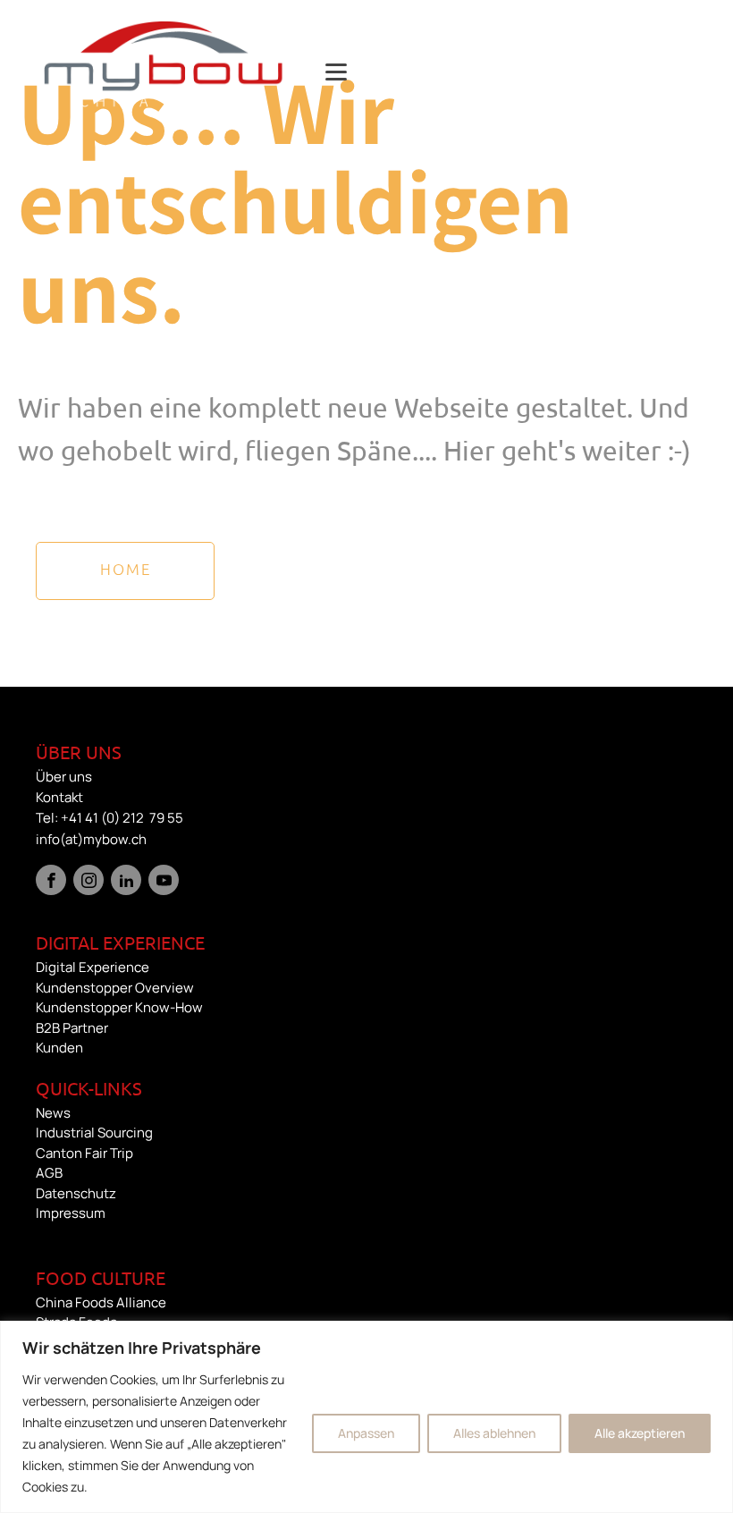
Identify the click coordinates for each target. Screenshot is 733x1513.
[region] (366, 1417)
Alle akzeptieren (639, 1432)
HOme (125, 569)
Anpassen (366, 1432)
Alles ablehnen (494, 1432)
